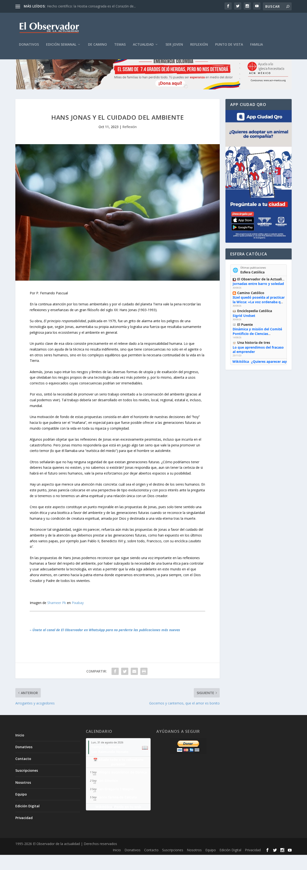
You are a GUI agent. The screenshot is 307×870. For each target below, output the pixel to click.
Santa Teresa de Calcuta (117, 797)
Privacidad (24, 817)
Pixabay (78, 602)
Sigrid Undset (244, 315)
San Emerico (108, 780)
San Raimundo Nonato (110, 751)
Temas (120, 45)
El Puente (245, 324)
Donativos (29, 45)
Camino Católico (250, 292)
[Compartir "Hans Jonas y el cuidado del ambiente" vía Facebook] (115, 671)
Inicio (19, 735)
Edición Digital (27, 806)
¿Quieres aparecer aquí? (271, 361)
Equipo (21, 794)
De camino (97, 45)
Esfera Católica (252, 272)
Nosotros (23, 782)
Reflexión (199, 45)
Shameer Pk (56, 602)
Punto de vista (229, 45)
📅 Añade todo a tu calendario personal (118, 761)
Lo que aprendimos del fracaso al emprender (258, 349)
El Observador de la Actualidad (262, 279)
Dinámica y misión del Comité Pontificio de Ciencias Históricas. (257, 333)
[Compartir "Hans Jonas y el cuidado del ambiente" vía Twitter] (125, 671)
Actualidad (143, 45)
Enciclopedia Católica (254, 311)
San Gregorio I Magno (116, 789)
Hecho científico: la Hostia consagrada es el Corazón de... (91, 6)
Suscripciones (26, 770)
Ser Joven (174, 45)
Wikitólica (240, 361)
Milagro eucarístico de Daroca (122, 772)
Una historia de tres (253, 342)
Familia (256, 45)
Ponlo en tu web (127, 806)
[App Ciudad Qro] (258, 176)
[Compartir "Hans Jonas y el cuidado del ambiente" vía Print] (144, 671)
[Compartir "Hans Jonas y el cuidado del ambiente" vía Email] (134, 671)
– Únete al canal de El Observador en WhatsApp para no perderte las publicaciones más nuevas (105, 630)
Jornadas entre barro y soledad (258, 283)
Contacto (23, 758)
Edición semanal (61, 45)
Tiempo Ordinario (105, 747)
